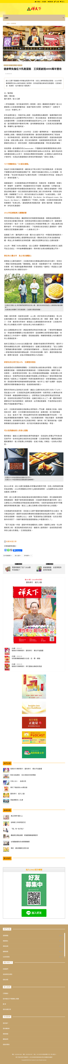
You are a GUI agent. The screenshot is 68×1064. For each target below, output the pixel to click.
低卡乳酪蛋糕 (8, 555)
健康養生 (5, 941)
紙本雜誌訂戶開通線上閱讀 (11, 998)
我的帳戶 (5, 1023)
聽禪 (44, 1)
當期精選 (6, 65)
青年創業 (28, 555)
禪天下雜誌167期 (13, 65)
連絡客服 (5, 1034)
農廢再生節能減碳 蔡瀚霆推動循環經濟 (24, 835)
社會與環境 (6, 957)
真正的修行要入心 (17, 816)
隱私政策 (5, 979)
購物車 (51, 1)
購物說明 (5, 1039)
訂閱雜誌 (5, 993)
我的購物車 (6, 1028)
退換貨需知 (6, 1044)
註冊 (57, 1)
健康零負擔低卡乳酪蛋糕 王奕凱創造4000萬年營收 (33, 69)
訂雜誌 (38, 1)
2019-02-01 (9, 73)
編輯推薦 (5, 951)
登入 (63, 1)
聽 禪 (4, 1004)
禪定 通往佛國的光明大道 (20, 848)
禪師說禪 (5, 946)
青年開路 (20, 65)
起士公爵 (18, 555)
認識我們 (5, 969)
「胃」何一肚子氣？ (17, 829)
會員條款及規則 (7, 974)
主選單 (6, 18)
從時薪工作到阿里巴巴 (18, 822)
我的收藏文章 (7, 1009)
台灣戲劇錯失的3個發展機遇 (20, 842)
